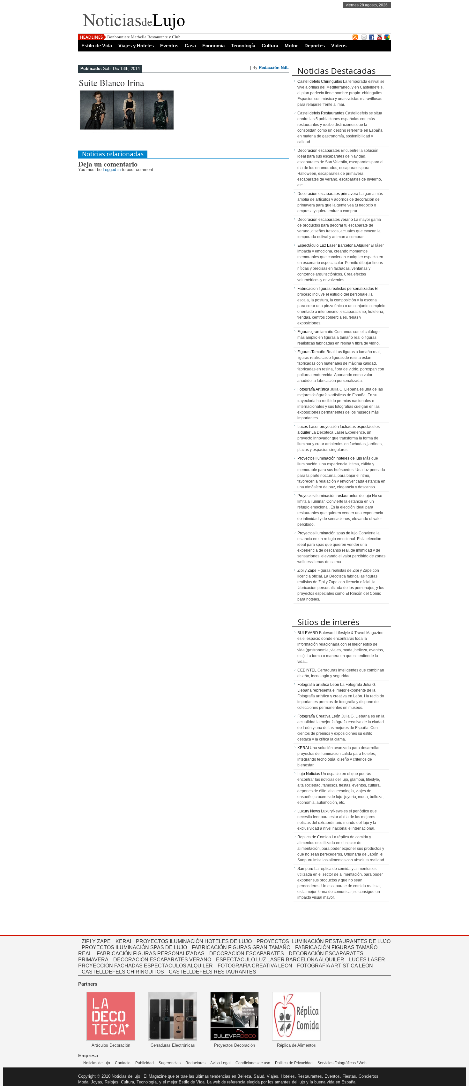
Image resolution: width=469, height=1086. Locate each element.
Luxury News (308, 811)
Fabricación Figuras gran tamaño (241, 947)
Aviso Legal (220, 1063)
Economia (213, 45)
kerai (123, 941)
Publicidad (144, 1063)
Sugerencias (170, 1063)
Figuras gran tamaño (315, 332)
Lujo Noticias (308, 774)
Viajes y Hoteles (136, 45)
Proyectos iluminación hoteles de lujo (329, 458)
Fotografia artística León (318, 684)
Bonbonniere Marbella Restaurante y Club (144, 37)
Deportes (314, 45)
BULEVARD (307, 633)
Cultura (270, 45)
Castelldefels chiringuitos (123, 971)
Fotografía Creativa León (318, 716)
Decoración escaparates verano (325, 219)
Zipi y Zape (306, 570)
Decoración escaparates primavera (327, 193)
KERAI (303, 748)
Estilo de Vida (96, 45)
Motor (291, 45)
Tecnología (243, 45)
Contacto (122, 1063)
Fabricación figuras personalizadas (151, 953)
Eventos (169, 45)
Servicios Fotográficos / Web (342, 1063)
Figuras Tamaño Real (316, 352)
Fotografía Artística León (335, 965)
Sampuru (305, 868)
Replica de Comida (314, 837)
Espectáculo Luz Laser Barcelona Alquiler (333, 245)
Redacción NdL (274, 67)
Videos (338, 45)
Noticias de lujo (96, 1063)
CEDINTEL (306, 670)
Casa (190, 45)
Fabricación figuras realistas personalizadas (335, 288)
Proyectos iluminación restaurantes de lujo (334, 495)
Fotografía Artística (313, 389)
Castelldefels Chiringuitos (319, 81)
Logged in (112, 169)
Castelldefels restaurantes (212, 971)
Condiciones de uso (252, 1063)
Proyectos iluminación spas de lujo (327, 533)
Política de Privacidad (294, 1063)
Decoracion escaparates (318, 150)
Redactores (195, 1063)
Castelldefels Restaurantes (320, 113)
